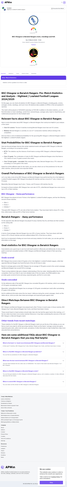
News (2, 457)
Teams (2, 450)
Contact (3, 432)
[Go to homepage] (6, 2)
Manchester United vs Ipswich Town (9, 405)
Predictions (4, 446)
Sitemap (3, 440)
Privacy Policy (4, 434)
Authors (3, 429)
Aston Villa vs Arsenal (6, 407)
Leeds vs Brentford (5, 399)
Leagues (3, 448)
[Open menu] (64, 2)
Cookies (3, 436)
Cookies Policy (55, 477)
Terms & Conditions (6, 438)
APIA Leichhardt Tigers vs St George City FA (12, 419)
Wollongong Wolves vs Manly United (10, 422)
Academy (3, 455)
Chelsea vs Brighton (6, 401)
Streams (3, 452)
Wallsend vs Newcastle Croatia (8, 413)
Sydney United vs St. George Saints (9, 417)
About (2, 427)
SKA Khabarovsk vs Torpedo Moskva (10, 415)
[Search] (61, 2)
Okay (51, 482)
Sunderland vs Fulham (6, 403)
